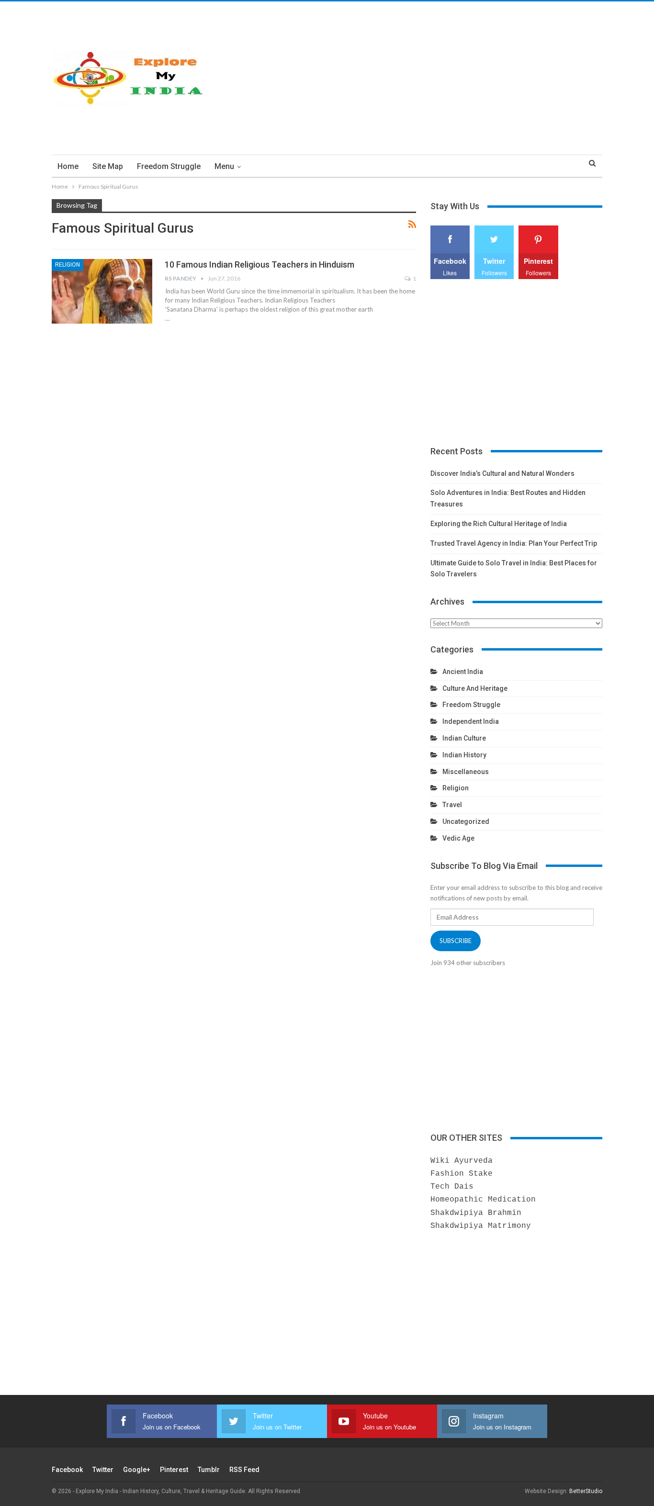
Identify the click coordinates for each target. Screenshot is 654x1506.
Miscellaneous (465, 771)
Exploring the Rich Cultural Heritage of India (498, 524)
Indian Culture (464, 738)
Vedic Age (458, 838)
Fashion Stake (461, 1173)
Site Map (107, 166)
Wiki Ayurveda (461, 1161)
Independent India (470, 721)
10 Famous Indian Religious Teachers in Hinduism (259, 264)
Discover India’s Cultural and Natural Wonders (502, 473)
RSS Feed (244, 1469)
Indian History (464, 755)
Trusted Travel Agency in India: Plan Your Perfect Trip (513, 543)
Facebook (67, 1469)
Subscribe (456, 940)
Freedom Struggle (169, 166)
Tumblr (209, 1469)
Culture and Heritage (474, 688)
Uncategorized (465, 821)
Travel (452, 805)
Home (68, 166)
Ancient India (462, 671)
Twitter (102, 1469)
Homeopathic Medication (483, 1199)
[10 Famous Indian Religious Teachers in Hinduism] (102, 291)
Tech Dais (452, 1186)
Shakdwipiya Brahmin (475, 1213)
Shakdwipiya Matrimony (480, 1226)
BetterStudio (585, 1491)
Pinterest (174, 1469)
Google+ (136, 1469)
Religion (67, 264)
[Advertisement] (421, 78)
